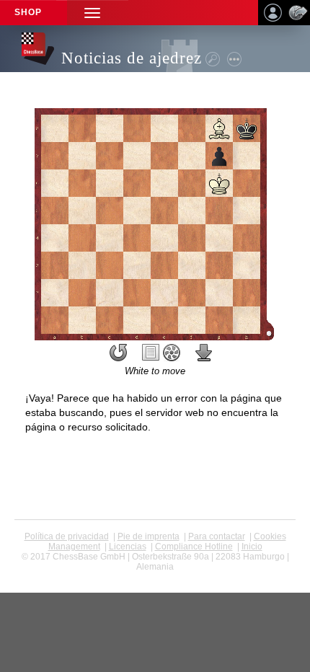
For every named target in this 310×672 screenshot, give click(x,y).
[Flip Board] (118, 352)
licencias (127, 546)
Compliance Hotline (194, 546)
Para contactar (216, 536)
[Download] (204, 352)
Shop (28, 12)
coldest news (155, 577)
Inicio (252, 546)
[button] (92, 12)
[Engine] (171, 352)
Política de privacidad (67, 536)
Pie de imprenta (149, 536)
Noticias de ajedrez (131, 58)
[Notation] (150, 352)
